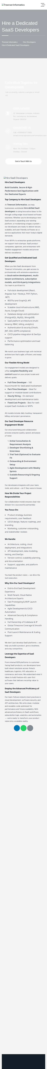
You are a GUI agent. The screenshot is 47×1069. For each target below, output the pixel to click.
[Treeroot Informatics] (13, 4)
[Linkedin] (17, 728)
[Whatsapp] (23, 728)
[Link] (30, 728)
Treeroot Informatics (10, 42)
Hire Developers (29, 42)
